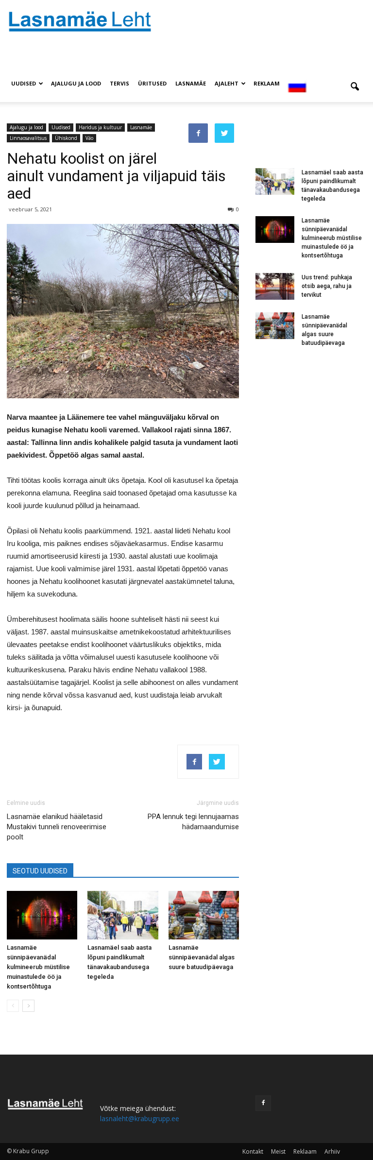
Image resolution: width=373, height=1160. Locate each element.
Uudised (23, 83)
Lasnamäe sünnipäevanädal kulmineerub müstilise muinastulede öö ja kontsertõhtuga (38, 967)
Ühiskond (66, 138)
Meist (278, 1151)
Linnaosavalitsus (28, 138)
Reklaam (267, 83)
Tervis (119, 83)
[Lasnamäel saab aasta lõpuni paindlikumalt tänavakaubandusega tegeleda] (122, 915)
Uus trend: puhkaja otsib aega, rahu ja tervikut (327, 286)
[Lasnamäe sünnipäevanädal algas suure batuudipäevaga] (204, 915)
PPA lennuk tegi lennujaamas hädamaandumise (193, 821)
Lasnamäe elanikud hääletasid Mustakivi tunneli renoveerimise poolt (56, 826)
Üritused (152, 83)
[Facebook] (263, 1103)
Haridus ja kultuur (100, 127)
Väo (89, 138)
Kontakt (252, 1151)
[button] (354, 87)
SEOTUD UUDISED (40, 871)
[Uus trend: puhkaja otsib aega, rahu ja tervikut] (274, 286)
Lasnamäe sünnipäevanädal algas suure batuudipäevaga (202, 957)
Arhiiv (332, 1151)
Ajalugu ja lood (76, 83)
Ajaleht (226, 83)
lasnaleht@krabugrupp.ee (139, 1118)
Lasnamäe (190, 83)
